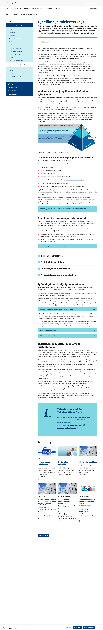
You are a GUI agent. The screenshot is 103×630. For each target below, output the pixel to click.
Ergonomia (12, 32)
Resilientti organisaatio (15, 42)
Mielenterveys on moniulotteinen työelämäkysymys (72, 417)
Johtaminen (12, 35)
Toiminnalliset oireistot (15, 54)
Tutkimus (8, 8)
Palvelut (17, 8)
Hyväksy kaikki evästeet (89, 627)
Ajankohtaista (57, 8)
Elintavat (11, 29)
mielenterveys (43, 535)
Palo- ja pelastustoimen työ (16, 39)
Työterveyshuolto (12, 87)
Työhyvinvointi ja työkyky (29, 14)
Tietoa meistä (35, 8)
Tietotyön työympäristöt (15, 51)
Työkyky (11, 70)
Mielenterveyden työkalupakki (18, 65)
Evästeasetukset (67, 627)
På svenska (88, 3)
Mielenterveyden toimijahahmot (66, 428)
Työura (11, 79)
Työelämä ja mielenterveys (16, 60)
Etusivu (8, 14)
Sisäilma (11, 45)
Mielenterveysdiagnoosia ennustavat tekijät (70, 425)
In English (95, 3)
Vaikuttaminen (48, 8)
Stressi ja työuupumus (15, 48)
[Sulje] (100, 627)
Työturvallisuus (12, 90)
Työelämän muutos (13, 94)
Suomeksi (81, 3)
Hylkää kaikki (77, 627)
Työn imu (11, 73)
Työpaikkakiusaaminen (15, 76)
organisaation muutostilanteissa (74, 180)
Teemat (26, 8)
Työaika (11, 57)
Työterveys (10, 84)
